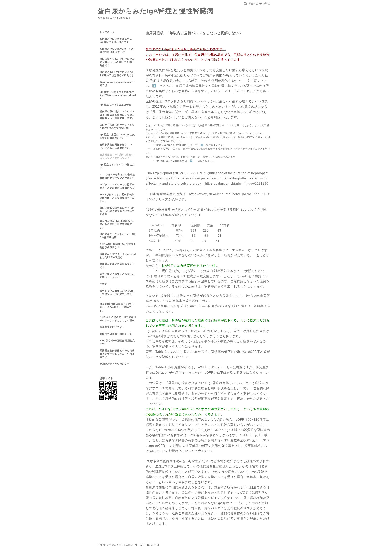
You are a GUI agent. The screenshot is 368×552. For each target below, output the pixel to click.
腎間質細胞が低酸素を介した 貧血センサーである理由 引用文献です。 (117, 353)
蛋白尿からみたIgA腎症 (120, 545)
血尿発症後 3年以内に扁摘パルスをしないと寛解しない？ (118, 156)
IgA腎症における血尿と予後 (115, 104)
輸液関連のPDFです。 (112, 327)
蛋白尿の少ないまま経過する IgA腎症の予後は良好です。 (118, 41)
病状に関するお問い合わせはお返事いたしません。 (117, 276)
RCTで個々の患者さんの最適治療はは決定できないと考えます (117, 176)
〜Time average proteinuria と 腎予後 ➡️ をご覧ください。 (189, 145)
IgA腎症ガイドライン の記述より (117, 166)
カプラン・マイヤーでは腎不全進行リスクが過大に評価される (117, 186)
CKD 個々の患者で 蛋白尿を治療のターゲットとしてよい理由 (118, 319)
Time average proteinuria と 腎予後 (117, 84)
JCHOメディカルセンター (114, 364)
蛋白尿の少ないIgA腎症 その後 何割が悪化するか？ (117, 51)
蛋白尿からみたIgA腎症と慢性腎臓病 (156, 11)
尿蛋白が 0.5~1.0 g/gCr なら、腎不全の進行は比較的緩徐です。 (118, 224)
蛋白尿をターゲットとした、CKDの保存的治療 (118, 236)
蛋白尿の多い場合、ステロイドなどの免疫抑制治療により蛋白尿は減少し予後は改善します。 (117, 114)
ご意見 (105, 284)
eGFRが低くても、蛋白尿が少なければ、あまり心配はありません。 (117, 197)
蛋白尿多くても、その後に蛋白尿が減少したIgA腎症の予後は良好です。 (117, 62)
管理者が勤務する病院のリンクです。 (117, 266)
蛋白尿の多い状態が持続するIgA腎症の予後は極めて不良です (117, 74)
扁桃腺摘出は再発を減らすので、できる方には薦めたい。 (116, 146)
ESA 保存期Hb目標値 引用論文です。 (117, 342)
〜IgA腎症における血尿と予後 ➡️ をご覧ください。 (184, 160)
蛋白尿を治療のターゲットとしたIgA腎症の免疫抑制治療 (117, 126)
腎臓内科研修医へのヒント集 (116, 334)
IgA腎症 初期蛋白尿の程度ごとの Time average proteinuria (118, 95)
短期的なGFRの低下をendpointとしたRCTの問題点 (118, 256)
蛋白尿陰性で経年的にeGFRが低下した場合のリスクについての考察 (117, 211)
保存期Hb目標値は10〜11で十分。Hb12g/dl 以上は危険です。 (117, 307)
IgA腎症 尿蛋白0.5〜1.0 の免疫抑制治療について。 (117, 136)
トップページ (107, 32)
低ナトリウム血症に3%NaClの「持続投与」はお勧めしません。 (117, 294)
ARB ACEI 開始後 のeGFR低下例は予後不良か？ (118, 246)
